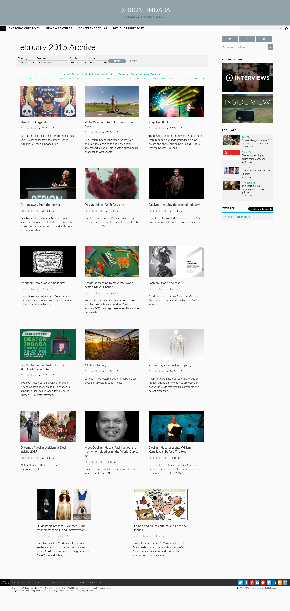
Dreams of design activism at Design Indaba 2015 (44, 449)
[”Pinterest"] (264, 39)
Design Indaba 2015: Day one (104, 204)
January (66, 74)
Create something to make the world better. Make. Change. (109, 285)
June (102, 74)
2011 (122, 78)
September (124, 74)
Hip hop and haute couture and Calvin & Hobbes (159, 528)
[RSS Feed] (280, 582)
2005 (162, 78)
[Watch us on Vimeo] (269, 582)
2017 (82, 78)
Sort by (74, 58)
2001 (189, 78)
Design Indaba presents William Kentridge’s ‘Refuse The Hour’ (170, 449)
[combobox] (261, 28)
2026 (21, 78)
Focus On (247, 152)
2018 (75, 78)
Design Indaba (255, 588)
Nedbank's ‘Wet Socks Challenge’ (42, 283)
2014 (102, 78)
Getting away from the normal (40, 204)
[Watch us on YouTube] (263, 582)
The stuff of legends (33, 122)
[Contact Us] (285, 582)
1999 (196, 78)
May (97, 74)
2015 (95, 78)
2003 (176, 78)
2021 (55, 78)
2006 (155, 78)
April (91, 74)
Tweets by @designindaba (236, 216)
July (108, 74)
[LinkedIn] (274, 582)
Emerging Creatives (24, 28)
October (134, 74)
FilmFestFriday (249, 182)
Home (3, 28)
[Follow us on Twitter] (230, 39)
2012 (115, 78)
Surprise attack (159, 122)
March (84, 74)
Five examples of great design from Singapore (253, 157)
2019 (68, 78)
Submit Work (56, 582)
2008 (142, 78)
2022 (48, 78)
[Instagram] (257, 582)
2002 (182, 78)
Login (69, 582)
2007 (149, 78)
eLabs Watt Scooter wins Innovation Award (109, 124)
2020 (61, 78)
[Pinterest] (252, 582)
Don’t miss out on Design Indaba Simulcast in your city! (42, 367)
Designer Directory (128, 28)
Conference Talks (93, 28)
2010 (129, 78)
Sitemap (80, 582)
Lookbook (247, 167)
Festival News (29, 128)
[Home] (145, 11)
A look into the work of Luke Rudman (256, 172)
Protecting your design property (170, 365)
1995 (202, 78)
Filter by (22, 58)
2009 (135, 78)
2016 (88, 78)
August (114, 74)
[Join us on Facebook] (247, 39)
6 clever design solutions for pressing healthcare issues (256, 142)
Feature (41, 58)
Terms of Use (94, 582)
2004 (169, 78)
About (15, 582)
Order (92, 58)
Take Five (246, 137)
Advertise (40, 582)
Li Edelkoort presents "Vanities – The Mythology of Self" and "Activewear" (61, 528)
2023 (41, 78)
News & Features (59, 28)
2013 (108, 78)
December (156, 74)
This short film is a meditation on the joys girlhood (253, 189)
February (76, 74)
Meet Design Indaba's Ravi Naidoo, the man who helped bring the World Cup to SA (111, 451)
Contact (27, 582)
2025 (28, 78)
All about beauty (95, 365)
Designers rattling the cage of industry (174, 204)
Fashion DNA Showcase (164, 283)
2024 (35, 78)
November (145, 74)
